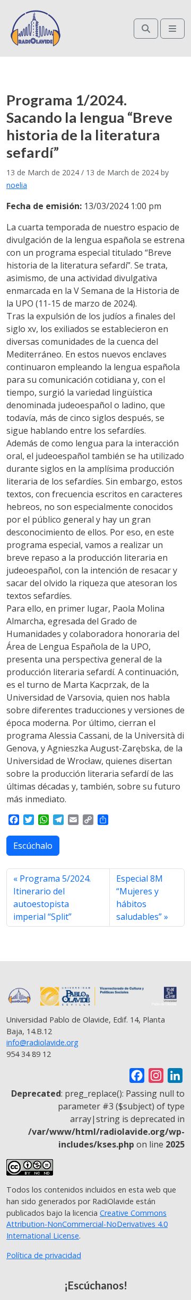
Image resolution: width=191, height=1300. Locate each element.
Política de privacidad (43, 1255)
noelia (16, 185)
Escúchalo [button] (33, 845)
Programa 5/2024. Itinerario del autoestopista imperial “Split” (52, 897)
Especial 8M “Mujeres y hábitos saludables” (139, 897)
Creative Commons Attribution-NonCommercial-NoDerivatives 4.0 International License (87, 1224)
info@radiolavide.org (42, 1042)
